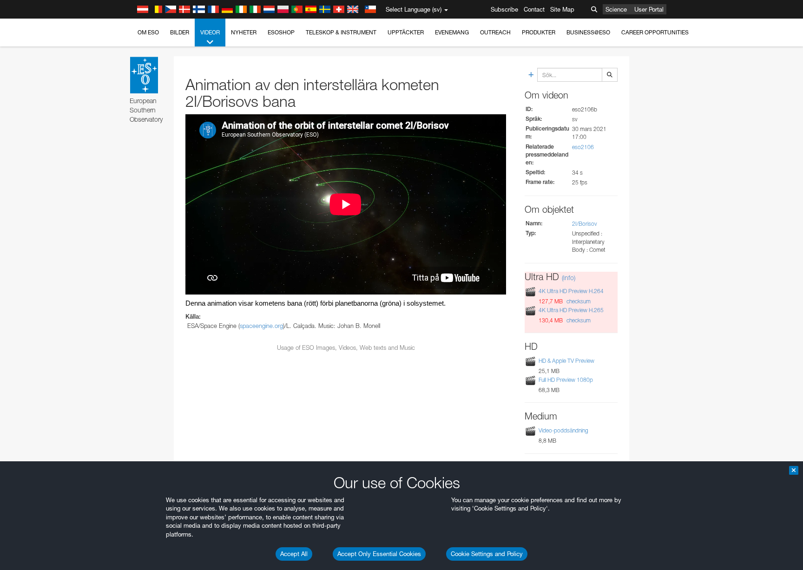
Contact (534, 9)
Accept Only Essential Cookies (379, 553)
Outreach (495, 32)
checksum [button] (578, 301)
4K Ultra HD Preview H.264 (571, 291)
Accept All (294, 553)
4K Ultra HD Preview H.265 (571, 310)
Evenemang (452, 32)
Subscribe (504, 9)
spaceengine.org (261, 325)
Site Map (562, 9)
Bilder (179, 32)
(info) (568, 278)
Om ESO (148, 32)
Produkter (538, 32)
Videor (210, 32)
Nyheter (244, 32)
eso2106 (583, 147)
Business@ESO (588, 32)
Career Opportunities (655, 32)
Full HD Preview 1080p (566, 379)
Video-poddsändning (563, 430)
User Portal (649, 9)
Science (616, 9)
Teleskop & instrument (341, 32)
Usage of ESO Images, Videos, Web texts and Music (346, 347)
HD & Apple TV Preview (566, 360)
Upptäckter (406, 32)
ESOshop (281, 32)
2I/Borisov (584, 223)
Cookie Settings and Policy (487, 553)
